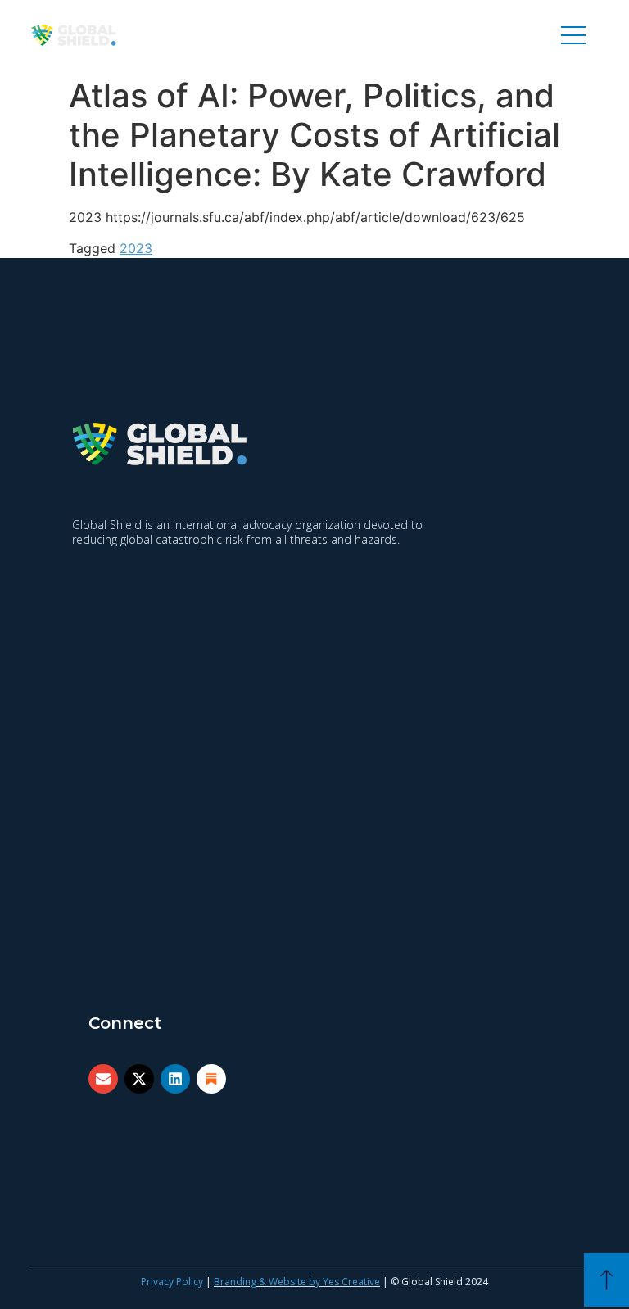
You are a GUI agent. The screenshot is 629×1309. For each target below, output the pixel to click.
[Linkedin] (175, 1079)
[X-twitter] (139, 1079)
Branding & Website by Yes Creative (297, 1282)
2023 (136, 248)
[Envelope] (103, 1079)
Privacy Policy (172, 1282)
